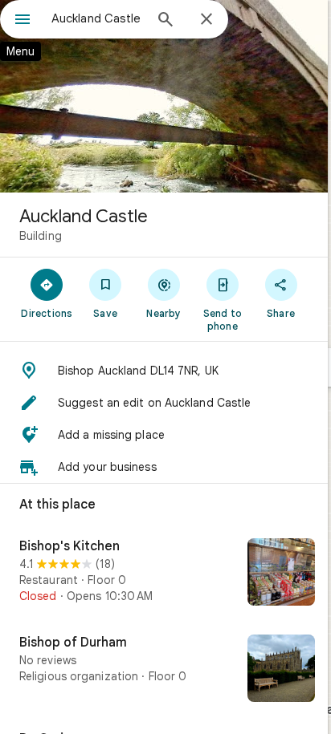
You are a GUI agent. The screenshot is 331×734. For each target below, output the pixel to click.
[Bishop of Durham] (164, 670)
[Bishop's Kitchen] (164, 573)
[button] (164, 371)
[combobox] (97, 18)
